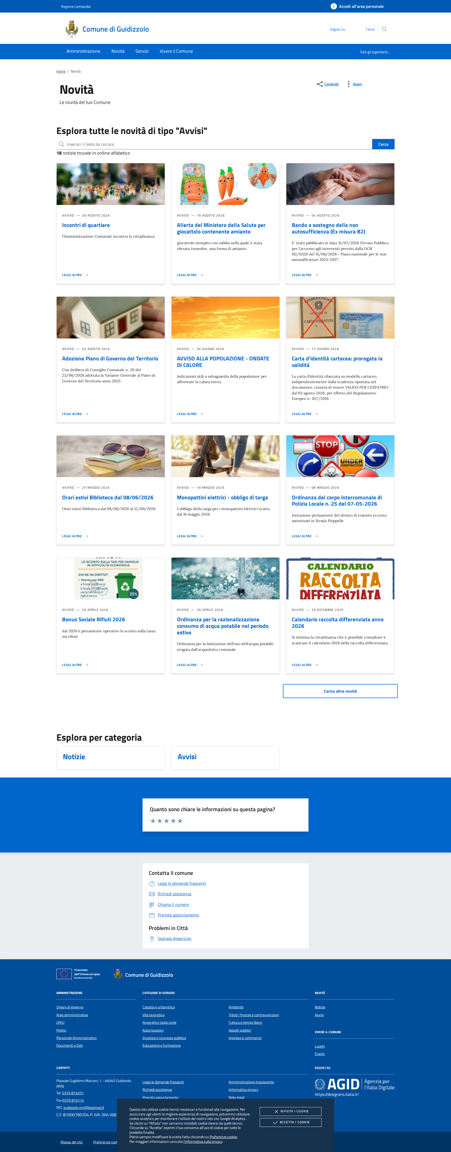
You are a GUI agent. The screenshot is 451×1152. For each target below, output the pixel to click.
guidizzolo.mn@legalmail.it (83, 1107)
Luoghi (320, 1046)
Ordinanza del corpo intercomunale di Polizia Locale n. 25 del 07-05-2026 (337, 500)
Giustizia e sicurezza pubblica (164, 1038)
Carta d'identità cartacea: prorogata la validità (337, 361)
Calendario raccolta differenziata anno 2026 (338, 622)
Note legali (237, 1097)
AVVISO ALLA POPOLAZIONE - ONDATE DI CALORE (223, 361)
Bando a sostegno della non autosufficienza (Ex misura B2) (328, 228)
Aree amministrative (72, 1015)
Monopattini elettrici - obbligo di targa (222, 497)
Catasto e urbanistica (159, 1007)
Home (61, 71)
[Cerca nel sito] (384, 29)
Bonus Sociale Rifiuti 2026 (93, 619)
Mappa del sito (72, 1142)
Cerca (383, 144)
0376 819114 (73, 1100)
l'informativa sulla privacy (202, 1141)
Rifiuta (295, 1111)
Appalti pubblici (240, 1030)
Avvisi (319, 1015)
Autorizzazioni (153, 1030)
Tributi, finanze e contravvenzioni (254, 1015)
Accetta (295, 1122)
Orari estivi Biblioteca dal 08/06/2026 (107, 497)
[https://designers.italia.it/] (355, 1084)
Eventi (320, 1054)
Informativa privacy (243, 1089)
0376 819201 (73, 1093)
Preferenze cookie (223, 1136)
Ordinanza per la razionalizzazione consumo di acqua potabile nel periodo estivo (223, 625)
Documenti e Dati (69, 1045)
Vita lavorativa (153, 1015)
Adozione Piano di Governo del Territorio (110, 358)
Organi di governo (69, 1007)
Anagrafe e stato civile (159, 1022)
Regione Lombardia (76, 6)
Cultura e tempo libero (245, 1022)
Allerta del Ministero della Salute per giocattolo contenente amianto (221, 228)
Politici (61, 1030)
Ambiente (236, 1007)
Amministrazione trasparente (251, 1082)
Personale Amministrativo (76, 1038)
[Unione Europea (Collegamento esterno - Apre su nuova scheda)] (79, 975)
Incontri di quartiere (86, 225)
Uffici (60, 1022)
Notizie (320, 1007)
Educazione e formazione (162, 1045)
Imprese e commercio (245, 1038)
